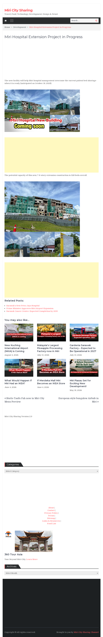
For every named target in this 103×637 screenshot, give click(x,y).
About (51, 508)
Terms (51, 516)
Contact (51, 510)
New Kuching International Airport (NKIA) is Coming (16, 348)
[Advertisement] (52, 60)
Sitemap (51, 518)
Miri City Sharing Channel (86, 632)
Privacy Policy (51, 513)
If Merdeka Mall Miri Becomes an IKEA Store (51, 382)
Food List (51, 523)
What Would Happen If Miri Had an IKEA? (18, 382)
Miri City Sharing (19, 10)
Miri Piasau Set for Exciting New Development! (80, 383)
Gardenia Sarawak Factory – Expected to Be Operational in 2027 (83, 348)
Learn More (32, 559)
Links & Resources (51, 521)
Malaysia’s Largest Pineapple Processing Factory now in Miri (49, 348)
